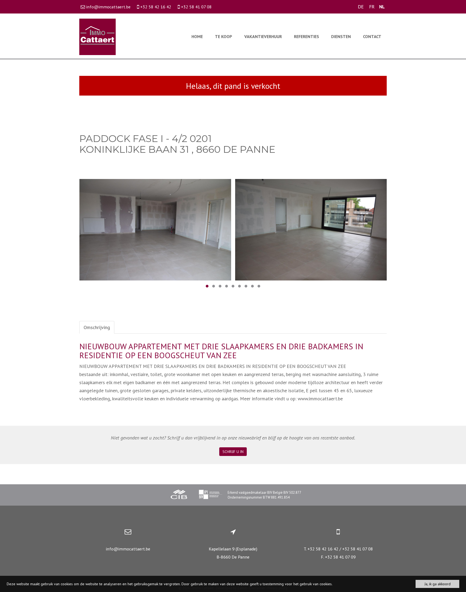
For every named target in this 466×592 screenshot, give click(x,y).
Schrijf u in (233, 451)
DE (361, 7)
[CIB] (179, 495)
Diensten (341, 36)
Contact (372, 36)
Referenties (306, 36)
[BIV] (210, 495)
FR (372, 7)
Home (197, 36)
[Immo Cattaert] (97, 36)
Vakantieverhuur (263, 36)
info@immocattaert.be (128, 549)
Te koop (223, 36)
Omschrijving (97, 327)
